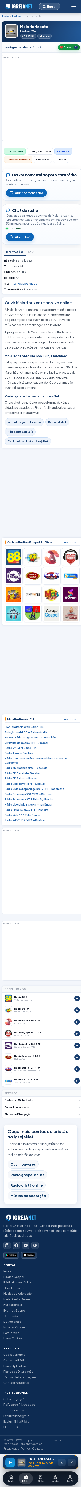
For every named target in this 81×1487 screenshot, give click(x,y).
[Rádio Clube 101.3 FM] (14, 594)
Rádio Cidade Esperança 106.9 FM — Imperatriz (34, 789)
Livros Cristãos (13, 1338)
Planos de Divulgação (18, 1371)
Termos (26, 1448)
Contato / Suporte (16, 1382)
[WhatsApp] (35, 1245)
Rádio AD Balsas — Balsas (21, 778)
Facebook (63, 151)
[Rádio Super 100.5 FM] (71, 594)
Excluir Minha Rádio (16, 1421)
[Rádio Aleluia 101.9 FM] (14, 576)
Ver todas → (72, 542)
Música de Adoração (17, 1293)
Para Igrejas (11, 1332)
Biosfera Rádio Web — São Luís (24, 727)
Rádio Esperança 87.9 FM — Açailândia (29, 799)
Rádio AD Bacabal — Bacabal (22, 773)
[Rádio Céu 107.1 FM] (71, 576)
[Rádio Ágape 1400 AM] (71, 557)
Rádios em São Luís (20, 431)
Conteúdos (11, 1316)
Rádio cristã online (26, 1185)
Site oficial (28, 35)
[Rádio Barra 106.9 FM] (52, 576)
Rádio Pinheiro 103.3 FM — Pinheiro (26, 810)
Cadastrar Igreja (14, 1354)
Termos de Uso (13, 1410)
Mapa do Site (12, 1427)
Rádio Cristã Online (16, 1299)
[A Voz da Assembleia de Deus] (33, 613)
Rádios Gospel (13, 1277)
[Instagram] (7, 1245)
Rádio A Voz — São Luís (19, 753)
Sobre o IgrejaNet (15, 1399)
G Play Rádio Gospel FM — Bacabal (26, 742)
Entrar (51, 6)
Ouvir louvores (23, 1164)
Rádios (16, 16)
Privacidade (11, 1448)
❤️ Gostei (68, 47)
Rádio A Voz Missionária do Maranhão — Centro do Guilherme (36, 760)
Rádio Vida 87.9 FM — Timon (22, 815)
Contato (38, 1448)
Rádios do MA (57, 422)
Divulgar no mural (40, 151)
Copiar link (42, 159)
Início (5, 16)
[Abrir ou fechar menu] (74, 6)
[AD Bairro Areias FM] (71, 613)
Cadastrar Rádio (14, 1360)
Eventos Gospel (14, 1310)
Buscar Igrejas (13, 1304)
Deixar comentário (18, 159)
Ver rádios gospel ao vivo (24, 422)
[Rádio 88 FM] (14, 557)
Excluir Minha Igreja (16, 1416)
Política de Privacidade (19, 1404)
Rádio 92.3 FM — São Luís (21, 748)
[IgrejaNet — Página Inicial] (19, 6)
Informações (15, 251)
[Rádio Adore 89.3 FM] (52, 557)
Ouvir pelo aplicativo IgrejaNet (28, 441)
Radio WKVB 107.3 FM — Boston (25, 820)
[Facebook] (16, 1245)
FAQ (31, 251)
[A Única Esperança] (14, 613)
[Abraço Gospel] (52, 613)
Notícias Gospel (14, 1327)
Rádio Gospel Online (17, 1282)
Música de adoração (28, 1195)
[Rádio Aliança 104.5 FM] (33, 576)
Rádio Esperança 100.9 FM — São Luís (28, 794)
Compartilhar (14, 151)
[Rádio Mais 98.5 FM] (52, 594)
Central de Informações (19, 1377)
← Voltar (61, 159)
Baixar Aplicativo (14, 1366)
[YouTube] (25, 1245)
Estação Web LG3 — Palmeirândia (26, 732)
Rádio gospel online (27, 1175)
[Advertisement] (40, 100)
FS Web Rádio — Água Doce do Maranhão (30, 737)
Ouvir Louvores (13, 1288)
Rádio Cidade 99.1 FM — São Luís (25, 783)
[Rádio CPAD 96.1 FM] (33, 594)
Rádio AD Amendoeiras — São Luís (26, 768)
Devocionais (12, 1321)
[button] (40, 1462)
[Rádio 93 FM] (33, 557)
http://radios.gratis (24, 283)
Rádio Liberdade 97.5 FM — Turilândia (28, 804)
